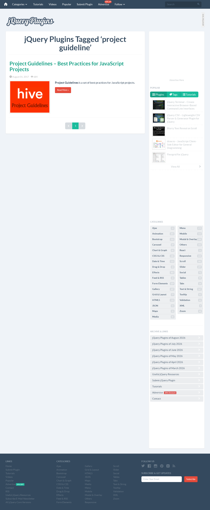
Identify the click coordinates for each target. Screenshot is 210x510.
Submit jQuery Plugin (163, 380)
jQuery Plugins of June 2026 (167, 350)
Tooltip (190, 294)
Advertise (104, 3)
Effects (163, 272)
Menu (190, 228)
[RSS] (174, 466)
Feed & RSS (163, 278)
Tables (190, 278)
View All (175, 166)
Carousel (163, 244)
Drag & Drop (163, 267)
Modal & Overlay (190, 239)
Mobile (190, 233)
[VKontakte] (168, 466)
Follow (119, 4)
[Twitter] (143, 466)
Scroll (190, 261)
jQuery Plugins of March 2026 (168, 368)
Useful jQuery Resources (165, 374)
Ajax (163, 228)
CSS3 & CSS (163, 256)
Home (9, 466)
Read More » (63, 90)
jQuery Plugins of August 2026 (168, 337)
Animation (163, 233)
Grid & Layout (163, 294)
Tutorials (38, 4)
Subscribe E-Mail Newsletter (20, 498)
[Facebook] (149, 466)
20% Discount (170, 393)
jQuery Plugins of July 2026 (167, 343)
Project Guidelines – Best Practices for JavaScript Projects (67, 66)
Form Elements (163, 283)
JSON (163, 305)
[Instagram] (155, 466)
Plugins (159, 94)
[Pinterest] (161, 466)
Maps (163, 311)
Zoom (190, 311)
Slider (190, 267)
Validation (190, 300)
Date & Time (163, 261)
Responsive (190, 256)
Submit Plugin (85, 4)
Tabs (190, 283)
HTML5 (163, 300)
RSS (7, 491)
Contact (156, 398)
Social (190, 272)
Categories (18, 4)
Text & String (190, 289)
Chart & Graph (163, 250)
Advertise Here (176, 80)
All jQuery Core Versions (18, 502)
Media (163, 316)
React (190, 250)
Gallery (163, 289)
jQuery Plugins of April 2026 (167, 362)
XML (190, 305)
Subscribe (190, 479)
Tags (175, 94)
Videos (53, 4)
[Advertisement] (176, 56)
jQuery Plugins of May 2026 (167, 356)
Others (190, 244)
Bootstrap (163, 239)
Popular (66, 4)
